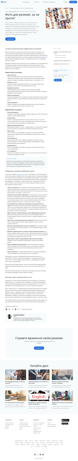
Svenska (17, 444)
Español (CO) (54, 440)
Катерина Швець (13, 11)
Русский (50, 444)
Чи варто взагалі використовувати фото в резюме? (62, 52)
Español (48, 440)
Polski (37, 442)
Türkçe (28, 444)
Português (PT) (49, 442)
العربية (31, 446)
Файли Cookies (36, 433)
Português (42, 442)
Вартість (37, 2)
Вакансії (7, 426)
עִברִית (61, 444)
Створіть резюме (9, 423)
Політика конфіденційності (37, 430)
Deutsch (31, 440)
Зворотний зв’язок (52, 424)
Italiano (16, 442)
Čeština (33, 444)
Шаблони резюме (23, 423)
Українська (56, 444)
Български (44, 444)
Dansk (26, 440)
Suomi (61, 442)
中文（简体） (37, 446)
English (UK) (42, 440)
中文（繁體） (45, 446)
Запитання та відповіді (49, 2)
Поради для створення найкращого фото (62, 60)
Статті (6, 8)
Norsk (33, 442)
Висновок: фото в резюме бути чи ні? (61, 64)
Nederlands (27, 442)
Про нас (49, 423)
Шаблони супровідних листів (24, 427)
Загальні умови (37, 428)
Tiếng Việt (23, 444)
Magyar (21, 442)
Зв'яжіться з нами (37, 424)
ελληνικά (38, 444)
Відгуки (7, 428)
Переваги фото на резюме (60, 55)
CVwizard (41, 458)
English (36, 440)
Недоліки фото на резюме (60, 57)
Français (61, 440)
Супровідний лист (9, 424)
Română (57, 442)
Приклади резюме (23, 424)
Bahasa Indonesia (19, 440)
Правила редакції (52, 426)
